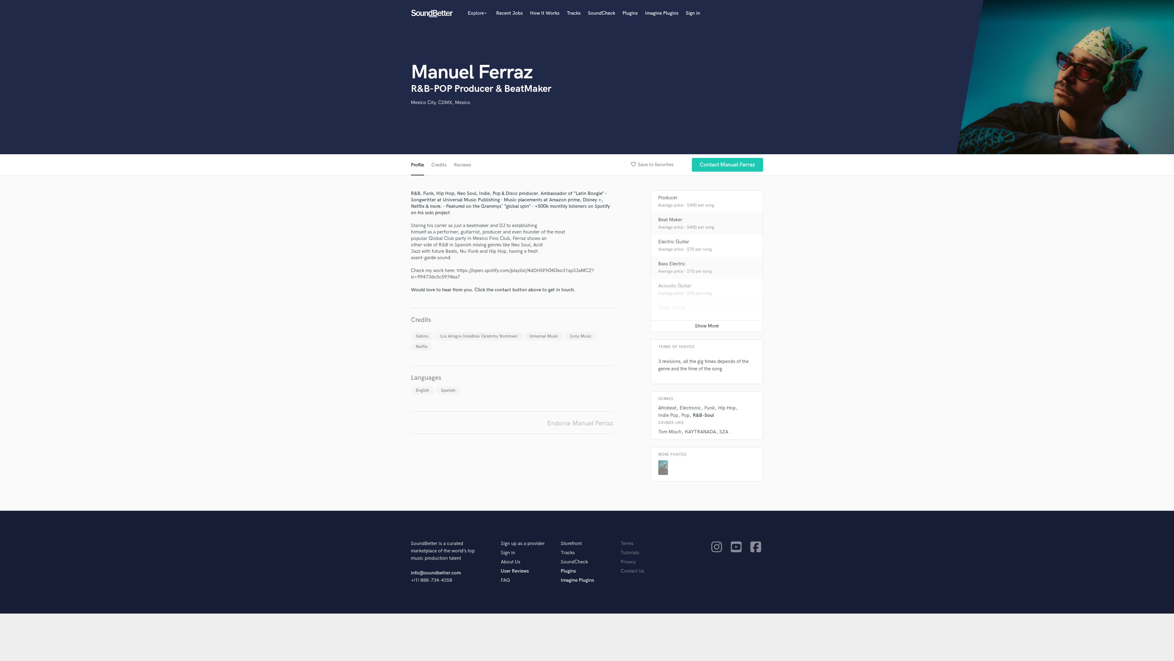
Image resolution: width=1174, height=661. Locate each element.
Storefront (571, 544)
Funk (709, 408)
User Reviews (515, 571)
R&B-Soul (703, 415)
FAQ (505, 580)
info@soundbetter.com (436, 573)
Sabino (422, 336)
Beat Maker (670, 220)
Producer (667, 198)
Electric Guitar (673, 242)
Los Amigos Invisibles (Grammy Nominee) (479, 336)
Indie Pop (668, 415)
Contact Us (632, 571)
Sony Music (581, 336)
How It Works (544, 13)
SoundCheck (601, 13)
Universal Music (543, 336)
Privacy (628, 562)
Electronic (690, 408)
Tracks (574, 13)
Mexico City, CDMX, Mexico (440, 103)
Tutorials (630, 553)
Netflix (421, 346)
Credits (439, 165)
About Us (510, 562)
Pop (685, 415)
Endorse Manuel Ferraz (580, 423)
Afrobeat (667, 408)
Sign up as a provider (523, 544)
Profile (417, 165)
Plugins (630, 13)
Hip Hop (727, 408)
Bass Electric (671, 264)
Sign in (693, 13)
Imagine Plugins (661, 13)
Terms (627, 544)
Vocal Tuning (672, 308)
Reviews (462, 165)
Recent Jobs (509, 13)
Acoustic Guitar (674, 286)
